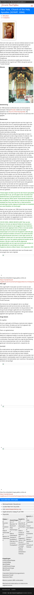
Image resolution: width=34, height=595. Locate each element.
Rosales (13, 110)
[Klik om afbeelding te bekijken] (8, 31)
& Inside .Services (27, 593)
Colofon (13, 589)
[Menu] (32, 5)
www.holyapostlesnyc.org (13, 509)
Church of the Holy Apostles (17, 112)
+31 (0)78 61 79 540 (5, 2)
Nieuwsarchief (6, 589)
